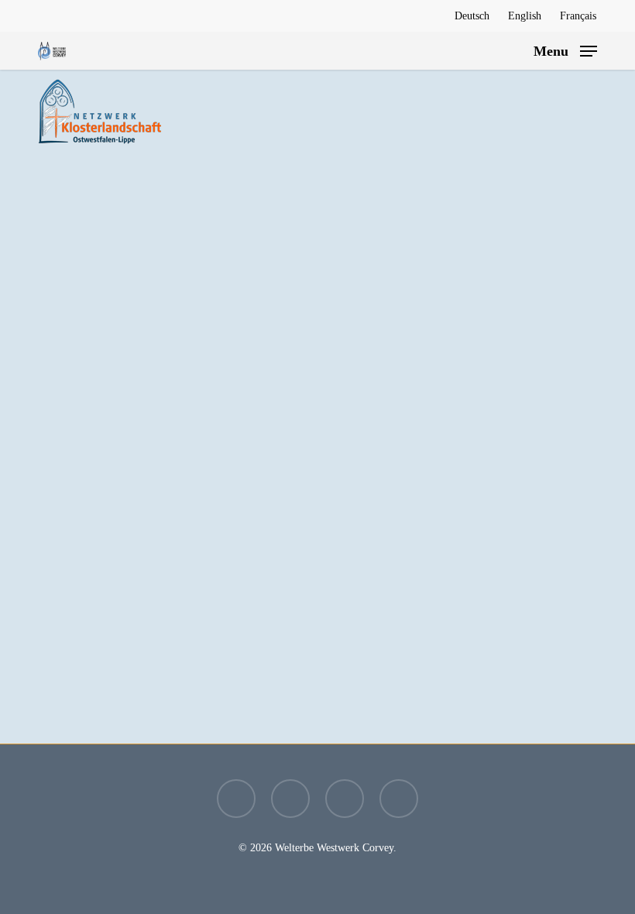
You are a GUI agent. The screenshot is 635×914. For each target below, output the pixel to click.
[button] (565, 49)
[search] (511, 51)
